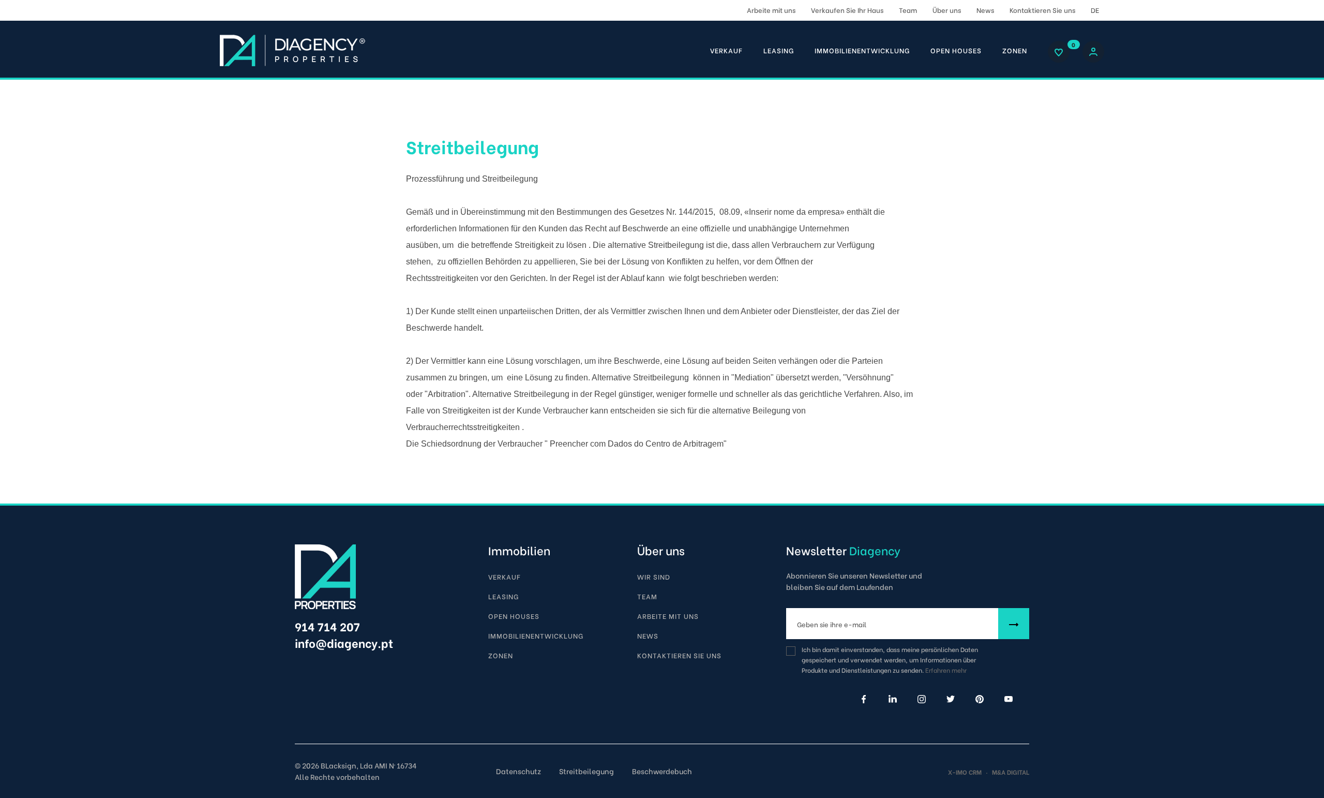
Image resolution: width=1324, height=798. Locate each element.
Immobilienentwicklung (862, 50)
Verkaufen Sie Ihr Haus (847, 9)
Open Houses (956, 50)
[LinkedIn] (892, 699)
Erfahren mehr (946, 670)
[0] (1059, 52)
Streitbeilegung (586, 770)
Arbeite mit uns (771, 9)
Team (908, 9)
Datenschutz (518, 770)
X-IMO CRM (965, 771)
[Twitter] (950, 699)
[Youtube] (1008, 699)
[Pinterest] (979, 699)
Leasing (778, 50)
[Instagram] (921, 699)
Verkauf (726, 50)
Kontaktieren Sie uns (1042, 9)
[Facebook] (863, 699)
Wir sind (653, 576)
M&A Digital (1010, 771)
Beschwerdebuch (662, 770)
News (985, 9)
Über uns (946, 9)
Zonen (1014, 50)
